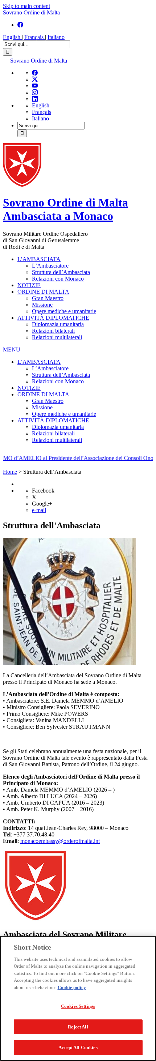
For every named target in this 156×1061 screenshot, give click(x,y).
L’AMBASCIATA (39, 259)
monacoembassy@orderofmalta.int (60, 841)
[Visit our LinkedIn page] (35, 99)
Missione (42, 305)
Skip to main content (26, 6)
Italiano (56, 37)
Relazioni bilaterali (53, 331)
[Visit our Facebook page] (20, 25)
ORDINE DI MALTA (43, 292)
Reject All (78, 1027)
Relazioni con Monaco (58, 279)
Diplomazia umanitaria (58, 324)
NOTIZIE (29, 285)
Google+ (42, 503)
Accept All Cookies (77, 1047)
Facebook (43, 490)
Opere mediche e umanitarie (64, 311)
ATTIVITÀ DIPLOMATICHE (53, 318)
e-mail (39, 510)
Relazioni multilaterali (57, 337)
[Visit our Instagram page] (35, 92)
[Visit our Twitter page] (35, 79)
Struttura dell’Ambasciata (61, 272)
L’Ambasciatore (50, 266)
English (12, 37)
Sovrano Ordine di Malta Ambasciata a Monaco (65, 209)
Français (34, 37)
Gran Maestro (47, 298)
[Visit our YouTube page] (35, 86)
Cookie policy (72, 987)
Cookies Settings (78, 1006)
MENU (11, 349)
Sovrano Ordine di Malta (31, 12)
